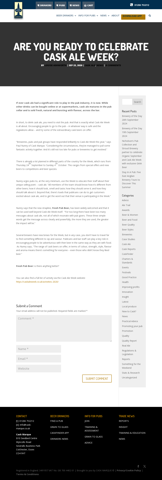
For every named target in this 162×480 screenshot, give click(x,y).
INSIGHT (123, 426)
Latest (125, 301)
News (100, 65)
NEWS (75, 5)
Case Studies (128, 239)
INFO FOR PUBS (86, 15)
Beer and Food (129, 219)
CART (90, 5)
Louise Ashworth (55, 65)
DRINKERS (45, 5)
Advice (125, 200)
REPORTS (124, 420)
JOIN (87, 420)
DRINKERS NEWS (59, 438)
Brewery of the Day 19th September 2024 (132, 132)
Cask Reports (129, 249)
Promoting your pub (132, 326)
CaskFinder (127, 253)
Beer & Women (130, 214)
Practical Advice (130, 321)
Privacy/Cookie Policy (129, 470)
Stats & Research (131, 372)
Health (125, 282)
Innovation (127, 291)
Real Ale (126, 345)
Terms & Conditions (27, 474)
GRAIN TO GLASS (59, 426)
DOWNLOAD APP (132, 16)
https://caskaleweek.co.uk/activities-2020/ (37, 281)
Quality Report (129, 340)
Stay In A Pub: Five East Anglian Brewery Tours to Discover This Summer (131, 180)
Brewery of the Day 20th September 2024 (132, 119)
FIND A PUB (56, 420)
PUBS (62, 5)
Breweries (127, 234)
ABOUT (116, 15)
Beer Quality (128, 224)
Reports (126, 359)
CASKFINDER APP (59, 432)
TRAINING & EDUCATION (132, 432)
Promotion (127, 330)
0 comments (113, 65)
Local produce (129, 306)
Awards (126, 210)
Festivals (126, 272)
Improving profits (131, 286)
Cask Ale (90, 65)
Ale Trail (126, 205)
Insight (125, 296)
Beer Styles (128, 229)
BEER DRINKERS (64, 15)
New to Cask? (129, 311)
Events (125, 267)
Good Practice (129, 277)
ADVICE (88, 442)
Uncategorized (129, 377)
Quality (125, 335)
